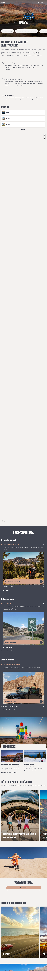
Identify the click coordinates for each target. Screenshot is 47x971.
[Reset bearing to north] (44, 139)
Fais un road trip (8, 31)
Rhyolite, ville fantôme (10, 710)
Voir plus (23, 130)
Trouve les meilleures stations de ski (27, 31)
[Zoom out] (44, 137)
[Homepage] (3, 2)
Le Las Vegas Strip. (9, 651)
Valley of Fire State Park (10, 706)
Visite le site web (22, 887)
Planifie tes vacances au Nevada (24, 892)
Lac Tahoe (6, 590)
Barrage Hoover (7, 647)
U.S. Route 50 (7, 604)
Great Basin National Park (11, 544)
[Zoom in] (44, 135)
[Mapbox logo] (4, 521)
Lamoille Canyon (8, 586)
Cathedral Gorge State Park (11, 664)
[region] (23, 328)
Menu (41, 2)
